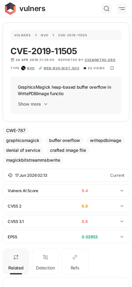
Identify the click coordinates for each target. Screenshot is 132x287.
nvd (31, 68)
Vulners (22, 35)
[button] (66, 175)
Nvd (45, 35)
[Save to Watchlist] (112, 68)
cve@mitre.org (100, 60)
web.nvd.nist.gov (62, 68)
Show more (29, 104)
